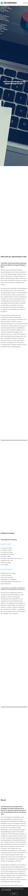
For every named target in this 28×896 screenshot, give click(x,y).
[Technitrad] (9, 2)
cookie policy (8, 890)
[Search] (24, 3)
